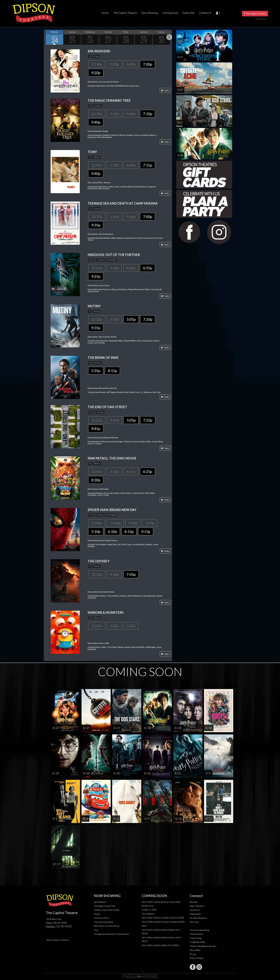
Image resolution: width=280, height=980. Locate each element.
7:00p (147, 64)
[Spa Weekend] (65, 70)
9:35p (95, 225)
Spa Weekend (100, 902)
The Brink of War (101, 918)
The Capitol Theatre (125, 12)
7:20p (147, 319)
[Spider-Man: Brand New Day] (65, 529)
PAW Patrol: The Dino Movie (106, 926)
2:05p (132, 523)
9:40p (95, 122)
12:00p (115, 523)
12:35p (96, 319)
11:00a (96, 523)
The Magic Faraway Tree (104, 906)
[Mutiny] (65, 325)
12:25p (96, 420)
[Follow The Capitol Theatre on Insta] (199, 967)
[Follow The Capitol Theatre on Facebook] (193, 967)
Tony (96, 930)
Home (105, 12)
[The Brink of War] (65, 377)
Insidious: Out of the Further (107, 910)
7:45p (131, 574)
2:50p (114, 319)
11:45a (96, 165)
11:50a (96, 64)
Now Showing (149, 12)
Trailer (166, 90)
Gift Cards (194, 922)
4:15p (130, 471)
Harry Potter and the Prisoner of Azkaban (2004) (163, 921)
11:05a (96, 626)
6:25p (147, 471)
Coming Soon (170, 12)
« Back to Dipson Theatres (57, 940)
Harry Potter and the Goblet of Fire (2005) (160, 945)
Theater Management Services (203, 946)
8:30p (95, 480)
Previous (47, 37)
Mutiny (97, 914)
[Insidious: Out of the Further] (65, 274)
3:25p (130, 626)
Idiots (144, 925)
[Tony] (65, 171)
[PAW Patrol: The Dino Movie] (65, 477)
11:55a (96, 471)
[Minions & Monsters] (65, 631)
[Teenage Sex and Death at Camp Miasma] (65, 222)
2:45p (114, 420)
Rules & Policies (197, 958)
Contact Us (195, 910)
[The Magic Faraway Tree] (65, 119)
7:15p (147, 165)
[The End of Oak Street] (65, 426)
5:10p (95, 531)
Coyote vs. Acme (149, 909)
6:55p (147, 268)
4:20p (130, 216)
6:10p (112, 531)
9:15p (145, 531)
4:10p (114, 574)
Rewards (193, 902)
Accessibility (195, 950)
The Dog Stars (148, 913)
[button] (218, 13)
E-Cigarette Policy (197, 942)
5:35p (95, 370)
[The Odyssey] (65, 580)
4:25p (130, 268)
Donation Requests (198, 918)
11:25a (96, 268)
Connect (204, 12)
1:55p (114, 268)
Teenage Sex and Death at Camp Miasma (111, 934)
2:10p (114, 113)
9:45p (95, 428)
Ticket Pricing (195, 938)
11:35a (96, 113)
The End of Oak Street (103, 922)
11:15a (96, 216)
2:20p (114, 64)
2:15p (114, 165)
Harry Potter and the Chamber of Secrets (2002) (163, 917)
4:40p (130, 64)
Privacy (193, 954)
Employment (195, 914)
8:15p (112, 370)
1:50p (114, 216)
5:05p (131, 319)
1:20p (114, 626)
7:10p (147, 113)
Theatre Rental (196, 934)
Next (169, 37)
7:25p (147, 420)
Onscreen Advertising (199, 930)
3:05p (149, 523)
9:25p (95, 276)
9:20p (95, 72)
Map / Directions (197, 906)
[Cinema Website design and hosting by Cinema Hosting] (140, 975)
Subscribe (188, 12)
